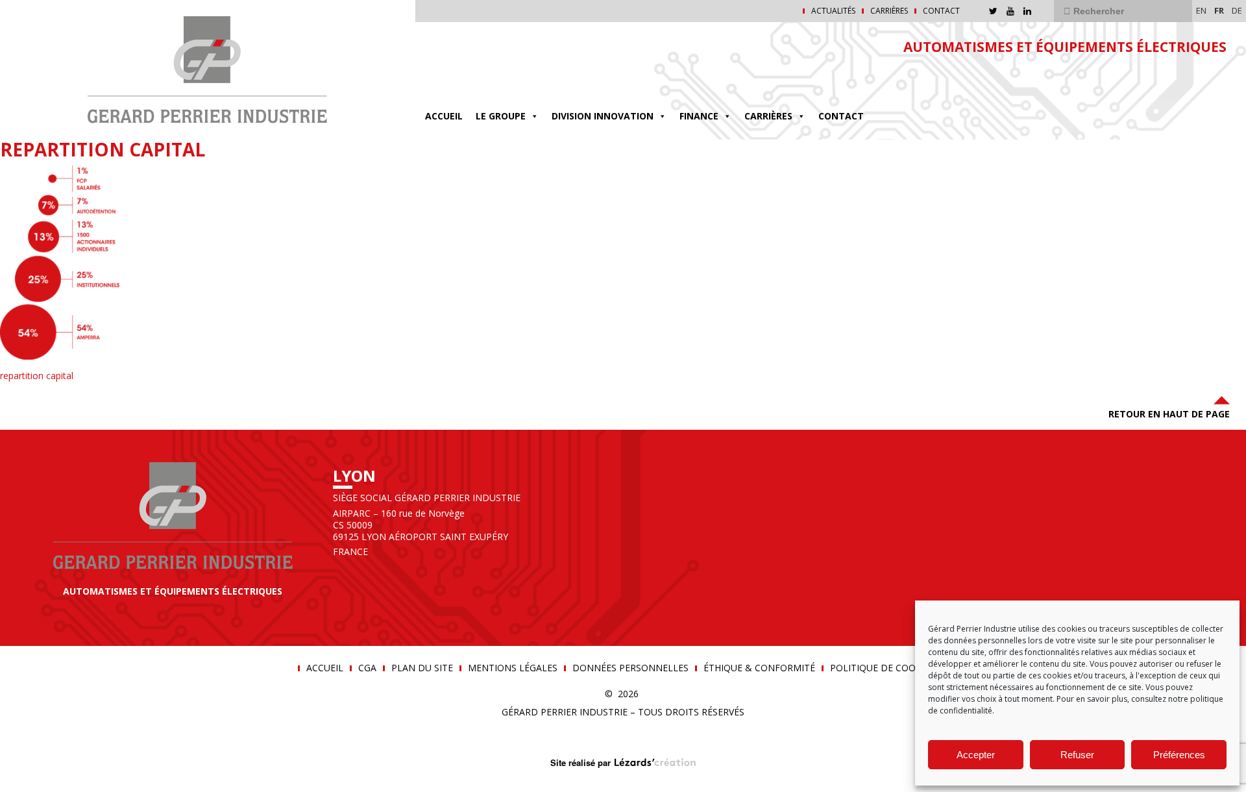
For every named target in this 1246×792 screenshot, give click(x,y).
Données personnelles (630, 668)
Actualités (833, 11)
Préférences (1179, 754)
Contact (941, 11)
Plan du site (422, 668)
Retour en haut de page (1169, 414)
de (1237, 10)
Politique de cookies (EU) (892, 668)
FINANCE (698, 116)
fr (1219, 10)
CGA (367, 668)
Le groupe (501, 116)
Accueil (444, 116)
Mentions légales (512, 668)
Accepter (976, 754)
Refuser (1077, 754)
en (1201, 10)
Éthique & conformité (759, 668)
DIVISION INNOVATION (603, 116)
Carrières (889, 11)
